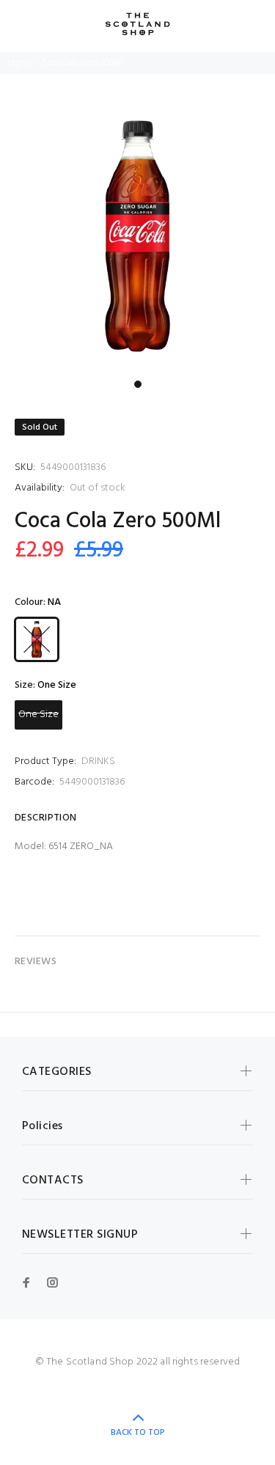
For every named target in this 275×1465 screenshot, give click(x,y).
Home (18, 63)
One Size (38, 714)
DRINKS (98, 761)
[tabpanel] (137, 235)
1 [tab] (138, 384)
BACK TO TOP (138, 1432)
